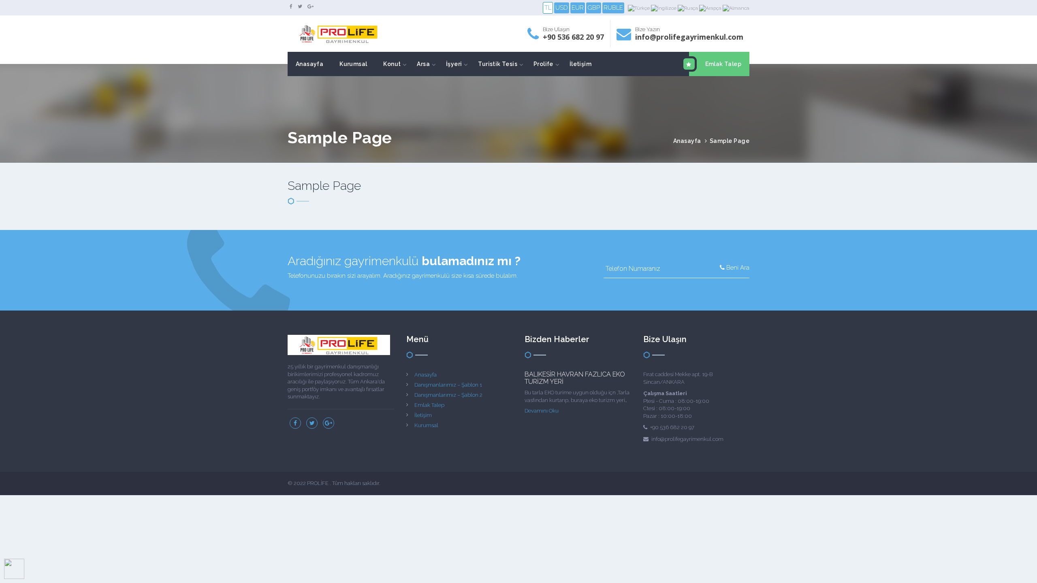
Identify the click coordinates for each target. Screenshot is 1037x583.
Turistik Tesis (497, 64)
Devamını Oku (542, 411)
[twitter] (300, 6)
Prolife (543, 64)
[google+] (310, 6)
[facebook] (291, 6)
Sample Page (730, 141)
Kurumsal (353, 64)
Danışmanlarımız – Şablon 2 (448, 395)
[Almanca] (736, 8)
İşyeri (454, 64)
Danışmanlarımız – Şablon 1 (448, 385)
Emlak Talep (723, 64)
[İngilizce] (664, 8)
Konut (392, 64)
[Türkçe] (639, 8)
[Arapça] (711, 8)
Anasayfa (309, 64)
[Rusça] (688, 8)
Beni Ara (737, 267)
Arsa (423, 64)
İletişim (580, 64)
